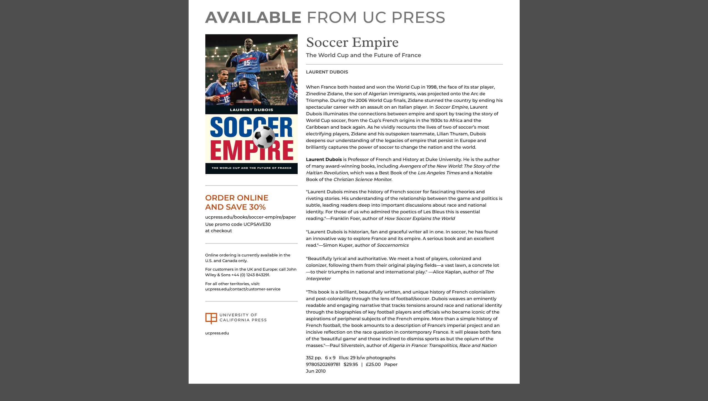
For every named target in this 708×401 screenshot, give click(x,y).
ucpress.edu (217, 333)
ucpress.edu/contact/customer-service (243, 289)
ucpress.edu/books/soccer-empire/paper (250, 217)
